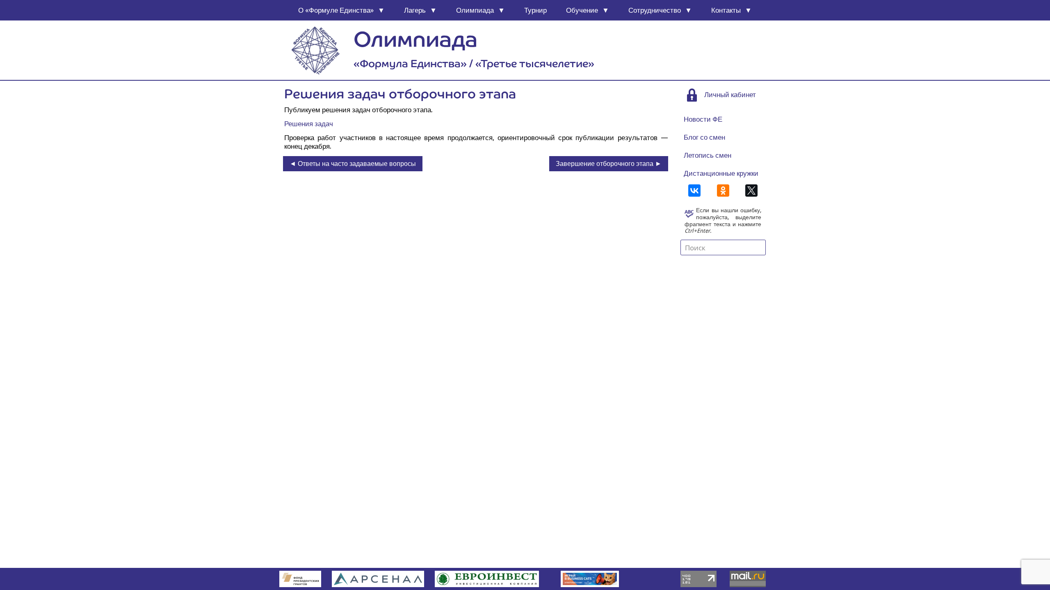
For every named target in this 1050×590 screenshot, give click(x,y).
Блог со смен (704, 137)
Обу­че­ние (582, 10)
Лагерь (415, 10)
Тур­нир (535, 10)
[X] (751, 190)
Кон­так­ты (726, 10)
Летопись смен (707, 155)
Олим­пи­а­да (475, 10)
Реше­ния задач (308, 124)
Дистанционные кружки (721, 173)
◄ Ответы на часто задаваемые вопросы (353, 164)
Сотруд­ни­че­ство (654, 10)
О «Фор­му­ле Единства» (336, 10)
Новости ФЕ (703, 119)
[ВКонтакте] (694, 190)
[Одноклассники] (723, 190)
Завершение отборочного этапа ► (609, 164)
